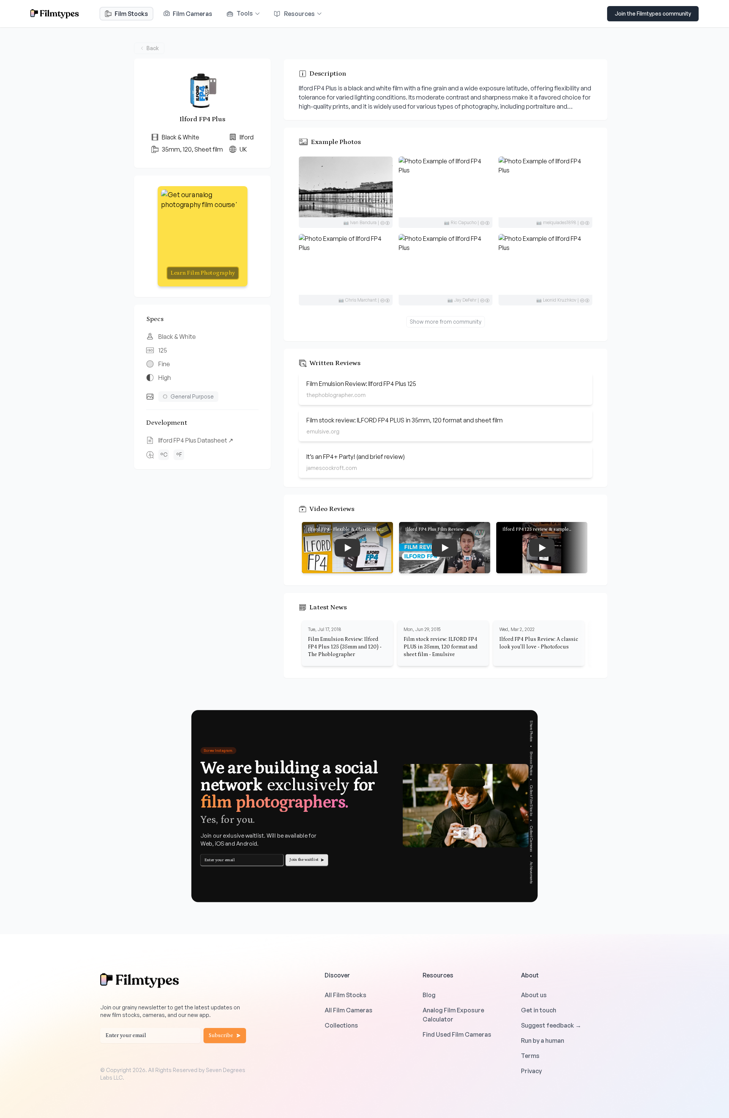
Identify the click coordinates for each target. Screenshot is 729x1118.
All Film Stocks (345, 995)
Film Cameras (192, 13)
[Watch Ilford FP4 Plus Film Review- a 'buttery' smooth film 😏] (445, 548)
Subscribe (221, 1036)
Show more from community (445, 321)
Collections (341, 1025)
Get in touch (538, 1010)
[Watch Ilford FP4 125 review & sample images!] (542, 548)
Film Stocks (131, 13)
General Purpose (192, 396)
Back (153, 48)
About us (534, 995)
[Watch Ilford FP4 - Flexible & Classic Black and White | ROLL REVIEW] (347, 548)
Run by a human (542, 1040)
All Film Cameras (348, 1010)
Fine (164, 364)
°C (163, 454)
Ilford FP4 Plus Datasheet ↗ (195, 440)
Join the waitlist (304, 859)
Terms (530, 1055)
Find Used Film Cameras (457, 1034)
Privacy (531, 1071)
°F (179, 454)
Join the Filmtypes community (653, 13)
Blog (429, 995)
